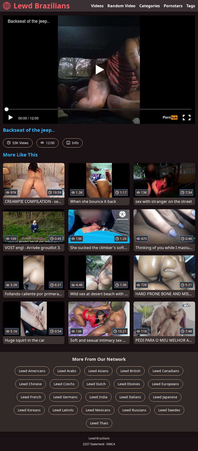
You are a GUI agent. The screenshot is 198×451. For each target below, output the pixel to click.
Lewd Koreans (29, 410)
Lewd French (31, 397)
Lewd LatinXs (63, 410)
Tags (190, 5)
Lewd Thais (99, 423)
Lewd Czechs (64, 384)
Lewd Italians (130, 397)
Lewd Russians (134, 410)
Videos (97, 5)
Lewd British (130, 371)
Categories (149, 5)
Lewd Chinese (30, 384)
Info (74, 142)
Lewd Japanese (165, 397)
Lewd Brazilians (42, 6)
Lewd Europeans (165, 384)
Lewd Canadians (166, 371)
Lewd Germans (65, 397)
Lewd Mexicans (98, 410)
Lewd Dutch (96, 384)
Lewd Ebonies (129, 384)
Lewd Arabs (66, 371)
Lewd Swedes (169, 410)
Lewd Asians (98, 371)
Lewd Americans (32, 371)
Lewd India (98, 397)
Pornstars (173, 5)
